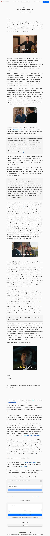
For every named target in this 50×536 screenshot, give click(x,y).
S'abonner (45, 1)
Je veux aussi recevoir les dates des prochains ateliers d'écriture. (19, 480)
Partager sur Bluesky (25, 525)
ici (35, 453)
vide (33, 400)
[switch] (40, 481)
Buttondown (19, 534)
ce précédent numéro (30, 462)
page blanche (12, 402)
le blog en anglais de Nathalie (32, 435)
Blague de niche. (24, 466)
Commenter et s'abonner (25, 514)
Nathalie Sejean (17, 129)
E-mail (9, 483)
